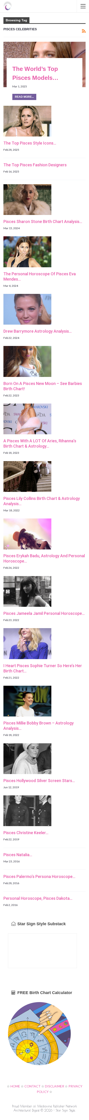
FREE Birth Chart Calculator (44, 992)
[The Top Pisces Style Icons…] (27, 121)
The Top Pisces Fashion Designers (35, 164)
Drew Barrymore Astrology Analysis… (37, 331)
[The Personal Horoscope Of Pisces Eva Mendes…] (27, 251)
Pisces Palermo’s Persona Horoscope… (39, 876)
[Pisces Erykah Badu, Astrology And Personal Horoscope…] (27, 533)
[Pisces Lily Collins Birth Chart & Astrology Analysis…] (27, 476)
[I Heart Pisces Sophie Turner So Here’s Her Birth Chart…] (27, 643)
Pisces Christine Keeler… (25, 832)
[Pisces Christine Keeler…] (27, 810)
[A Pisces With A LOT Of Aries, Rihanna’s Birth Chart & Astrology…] (27, 419)
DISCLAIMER (54, 1086)
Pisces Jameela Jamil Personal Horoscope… (44, 613)
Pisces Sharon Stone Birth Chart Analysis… (42, 221)
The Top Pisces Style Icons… (29, 143)
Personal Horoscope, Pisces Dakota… (37, 898)
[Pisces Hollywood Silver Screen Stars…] (27, 758)
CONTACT (32, 1086)
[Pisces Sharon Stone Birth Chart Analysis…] (27, 199)
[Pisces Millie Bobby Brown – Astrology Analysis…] (27, 701)
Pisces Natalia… (17, 854)
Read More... (24, 96)
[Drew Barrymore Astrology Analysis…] (27, 309)
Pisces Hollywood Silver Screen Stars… (39, 780)
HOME (15, 1086)
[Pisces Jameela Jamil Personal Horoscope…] (27, 591)
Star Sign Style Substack (41, 924)
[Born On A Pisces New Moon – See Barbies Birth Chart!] (27, 361)
